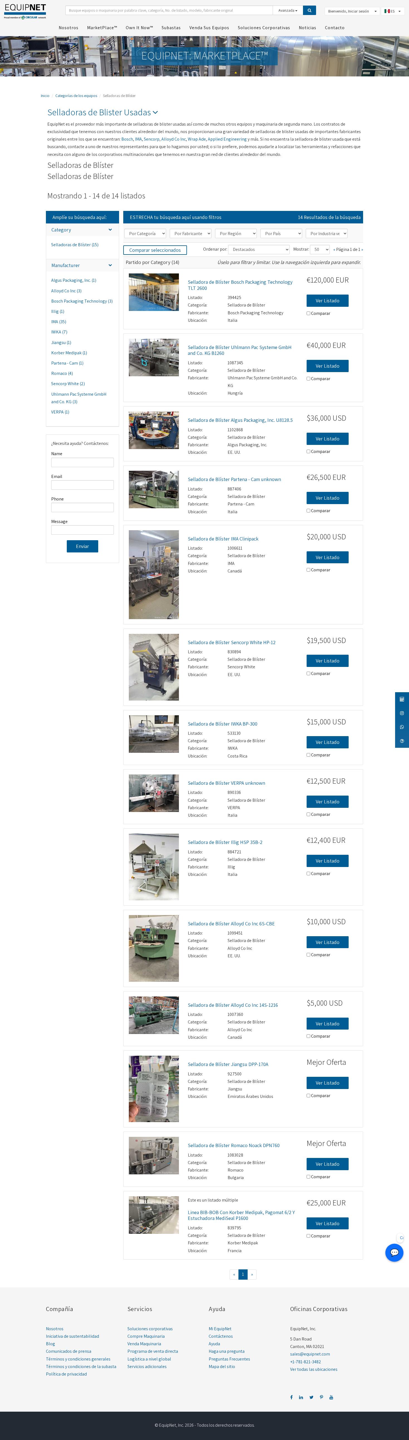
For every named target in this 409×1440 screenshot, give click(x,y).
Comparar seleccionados (155, 250)
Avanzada (287, 10)
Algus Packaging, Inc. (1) (73, 280)
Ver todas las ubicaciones (313, 1369)
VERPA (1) (60, 412)
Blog (50, 1344)
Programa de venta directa (152, 1351)
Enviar (82, 546)
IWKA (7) (59, 332)
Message (59, 521)
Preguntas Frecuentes (229, 1359)
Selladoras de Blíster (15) (74, 245)
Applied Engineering (227, 139)
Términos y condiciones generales (78, 1359)
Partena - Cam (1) (67, 363)
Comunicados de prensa (68, 1351)
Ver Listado (327, 300)
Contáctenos (221, 1336)
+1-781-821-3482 (305, 1362)
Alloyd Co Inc (173, 139)
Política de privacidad (66, 1374)
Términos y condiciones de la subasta (81, 1366)
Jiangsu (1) (61, 342)
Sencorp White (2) (68, 384)
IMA (138, 139)
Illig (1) (57, 311)
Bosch (127, 139)
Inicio (45, 95)
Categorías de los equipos (76, 95)
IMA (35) (58, 322)
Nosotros (54, 1329)
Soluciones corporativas (150, 1329)
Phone (57, 499)
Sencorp (151, 139)
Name (56, 454)
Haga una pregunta (227, 1351)
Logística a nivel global (149, 1359)
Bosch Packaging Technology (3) (82, 301)
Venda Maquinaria (144, 1344)
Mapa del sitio (222, 1366)
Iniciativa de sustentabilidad (72, 1336)
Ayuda (214, 1344)
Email (56, 476)
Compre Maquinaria (146, 1336)
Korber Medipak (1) (69, 353)
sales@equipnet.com (310, 1354)
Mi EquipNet (220, 1329)
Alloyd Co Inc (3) (66, 291)
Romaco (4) (62, 373)
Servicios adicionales (147, 1366)
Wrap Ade (197, 139)
